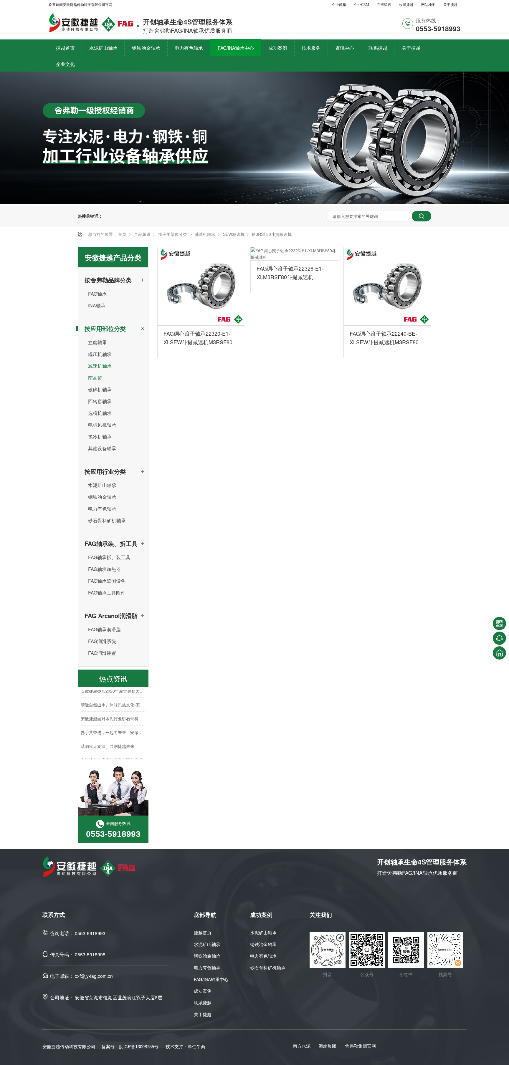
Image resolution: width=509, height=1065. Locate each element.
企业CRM (361, 5)
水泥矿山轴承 (102, 485)
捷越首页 (202, 932)
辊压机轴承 (100, 354)
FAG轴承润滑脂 (104, 629)
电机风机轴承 (102, 424)
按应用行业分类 (105, 471)
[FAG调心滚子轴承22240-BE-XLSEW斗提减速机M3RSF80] (387, 286)
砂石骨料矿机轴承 (107, 520)
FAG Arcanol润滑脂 (111, 615)
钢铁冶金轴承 (102, 496)
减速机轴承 (206, 234)
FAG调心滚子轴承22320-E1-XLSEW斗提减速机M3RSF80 (197, 337)
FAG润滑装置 (102, 653)
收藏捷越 (406, 5)
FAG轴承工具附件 (106, 592)
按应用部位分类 (173, 234)
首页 (123, 234)
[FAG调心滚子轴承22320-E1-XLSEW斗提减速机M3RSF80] (201, 286)
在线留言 (384, 5)
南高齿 (95, 377)
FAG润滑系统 (102, 641)
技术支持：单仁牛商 (185, 1046)
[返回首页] (499, 653)
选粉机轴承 (100, 413)
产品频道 (143, 234)
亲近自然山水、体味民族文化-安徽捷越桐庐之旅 (125, 699)
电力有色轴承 (102, 508)
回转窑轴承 (100, 401)
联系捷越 (202, 1002)
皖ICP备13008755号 (138, 1046)
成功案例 (202, 991)
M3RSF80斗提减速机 (272, 234)
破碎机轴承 (100, 389)
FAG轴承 (97, 293)
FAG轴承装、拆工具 (111, 543)
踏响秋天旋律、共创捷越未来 (107, 741)
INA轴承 (96, 305)
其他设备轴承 (102, 448)
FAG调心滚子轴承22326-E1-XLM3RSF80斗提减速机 (290, 272)
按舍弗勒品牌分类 (108, 280)
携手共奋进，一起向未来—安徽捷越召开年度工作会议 (130, 727)
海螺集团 (327, 1046)
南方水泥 (301, 1046)
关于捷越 (450, 5)
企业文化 (65, 64)
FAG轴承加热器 (104, 569)
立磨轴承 (97, 342)
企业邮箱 (339, 5)
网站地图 (428, 5)
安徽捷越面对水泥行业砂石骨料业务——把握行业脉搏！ (132, 713)
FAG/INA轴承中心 (211, 979)
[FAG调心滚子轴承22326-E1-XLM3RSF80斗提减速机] (294, 253)
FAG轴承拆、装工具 (109, 557)
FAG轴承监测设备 (106, 580)
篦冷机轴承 (100, 436)
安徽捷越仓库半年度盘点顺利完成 (112, 755)
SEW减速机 (234, 234)
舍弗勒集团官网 (360, 1046)
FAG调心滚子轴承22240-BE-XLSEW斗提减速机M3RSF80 (384, 337)
